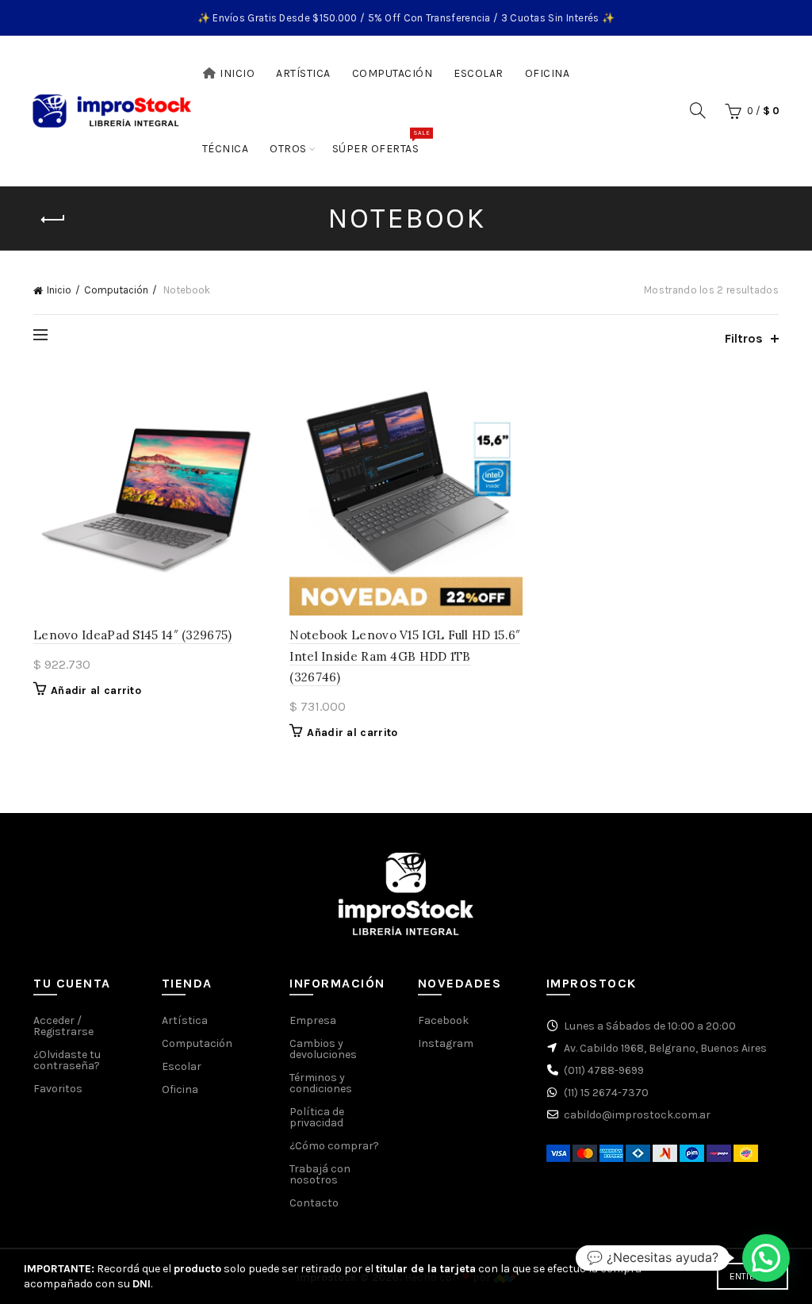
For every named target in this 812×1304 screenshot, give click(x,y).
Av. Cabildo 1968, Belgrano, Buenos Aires (665, 1048)
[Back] (53, 220)
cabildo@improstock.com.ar (637, 1115)
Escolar (479, 73)
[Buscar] (697, 110)
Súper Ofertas (381, 141)
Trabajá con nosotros (319, 1174)
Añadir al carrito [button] (96, 690)
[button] (766, 1258)
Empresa (312, 1020)
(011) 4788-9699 (604, 1070)
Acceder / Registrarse (63, 1026)
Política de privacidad (316, 1117)
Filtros (744, 338)
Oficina (547, 73)
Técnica (225, 148)
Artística (303, 73)
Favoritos (57, 1088)
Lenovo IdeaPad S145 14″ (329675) (132, 634)
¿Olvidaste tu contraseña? (67, 1060)
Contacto (314, 1203)
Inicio (237, 73)
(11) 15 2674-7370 (606, 1092)
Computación (392, 73)
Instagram (445, 1043)
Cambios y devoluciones (323, 1049)
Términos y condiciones (320, 1083)
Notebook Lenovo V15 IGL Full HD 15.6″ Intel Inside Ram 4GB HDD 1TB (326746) (404, 656)
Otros (288, 148)
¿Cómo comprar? (334, 1146)
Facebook (443, 1020)
